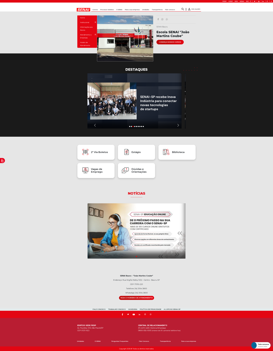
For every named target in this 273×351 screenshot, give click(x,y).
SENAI (242, 1)
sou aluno (194, 9)
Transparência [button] (157, 9)
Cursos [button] (95, 9)
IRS (247, 1)
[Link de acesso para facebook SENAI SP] (250, 1)
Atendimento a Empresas (85, 36)
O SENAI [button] (119, 9)
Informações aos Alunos (86, 28)
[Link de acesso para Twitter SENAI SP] (254, 1)
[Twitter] (128, 314)
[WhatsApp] (150, 314)
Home (82, 18)
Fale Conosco (144, 341)
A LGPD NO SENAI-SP (172, 309)
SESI (236, 1)
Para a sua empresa (188, 341)
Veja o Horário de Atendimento (136, 298)
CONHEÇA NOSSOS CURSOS (170, 42)
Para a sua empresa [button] (132, 9)
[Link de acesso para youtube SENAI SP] (258, 1)
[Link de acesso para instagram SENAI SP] (267, 1)
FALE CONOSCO (99, 309)
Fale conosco (170, 9)
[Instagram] (145, 314)
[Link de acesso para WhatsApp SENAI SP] (271, 1)
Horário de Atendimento (85, 44)
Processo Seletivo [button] (107, 9)
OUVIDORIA (132, 309)
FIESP (224, 1)
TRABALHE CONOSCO (117, 309)
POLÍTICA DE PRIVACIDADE (150, 309)
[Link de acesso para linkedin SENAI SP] (263, 1)
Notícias (136, 193)
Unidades (145, 9)
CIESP (230, 1)
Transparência (165, 341)
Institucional (84, 22)
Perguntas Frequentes (119, 341)
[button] (94, 100)
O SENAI (98, 341)
